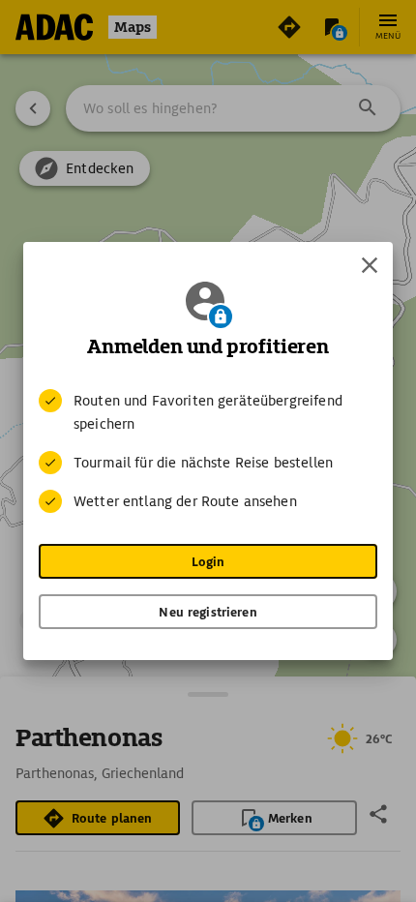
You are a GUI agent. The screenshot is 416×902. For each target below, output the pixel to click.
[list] (208, 451)
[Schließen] (369, 265)
